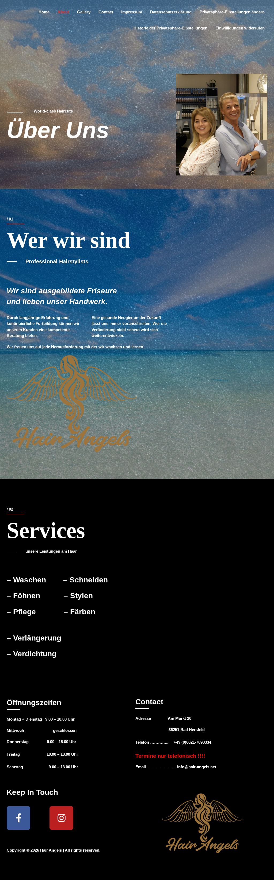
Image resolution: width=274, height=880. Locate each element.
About (63, 12)
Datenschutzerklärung (171, 12)
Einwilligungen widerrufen (240, 28)
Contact (105, 12)
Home (44, 12)
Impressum (131, 12)
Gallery (83, 12)
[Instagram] (61, 818)
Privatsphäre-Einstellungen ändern (232, 12)
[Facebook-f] (18, 818)
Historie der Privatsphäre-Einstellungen (170, 28)
